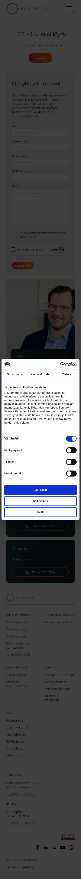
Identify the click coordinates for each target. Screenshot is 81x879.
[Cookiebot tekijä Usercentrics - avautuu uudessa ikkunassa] (60, 364)
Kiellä (40, 512)
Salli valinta (40, 501)
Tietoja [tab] (66, 374)
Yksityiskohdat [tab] (40, 374)
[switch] (71, 450)
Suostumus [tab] (14, 374)
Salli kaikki (40, 490)
